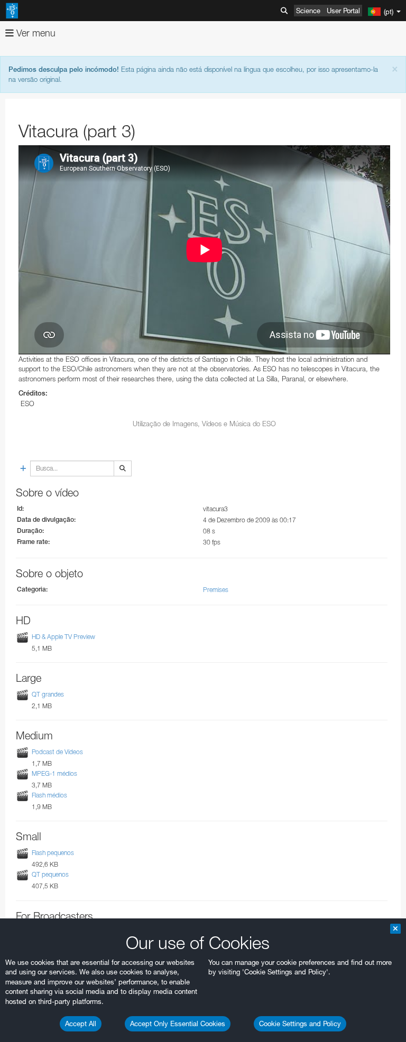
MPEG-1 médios (54, 773)
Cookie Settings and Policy (300, 1023)
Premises (215, 590)
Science (308, 10)
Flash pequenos (53, 853)
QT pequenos (50, 875)
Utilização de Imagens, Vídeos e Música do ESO (204, 423)
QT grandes (48, 694)
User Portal (343, 10)
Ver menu (35, 33)
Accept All (80, 1023)
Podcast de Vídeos (57, 752)
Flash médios (49, 795)
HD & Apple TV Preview (63, 637)
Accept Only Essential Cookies (177, 1023)
